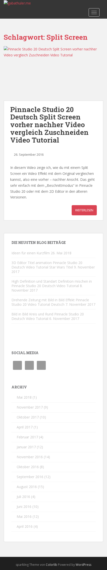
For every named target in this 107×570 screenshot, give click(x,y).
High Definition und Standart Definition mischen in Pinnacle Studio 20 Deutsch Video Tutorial (51, 283)
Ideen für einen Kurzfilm (30, 253)
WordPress (83, 565)
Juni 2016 (24, 506)
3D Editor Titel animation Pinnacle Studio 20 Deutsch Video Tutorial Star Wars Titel (46, 264)
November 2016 (30, 457)
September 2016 (30, 476)
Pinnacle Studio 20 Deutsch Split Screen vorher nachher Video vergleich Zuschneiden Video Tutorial (49, 125)
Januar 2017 (26, 447)
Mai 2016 (24, 516)
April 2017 (25, 427)
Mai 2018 (24, 397)
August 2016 (27, 486)
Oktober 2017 (28, 417)
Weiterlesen (84, 210)
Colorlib (51, 565)
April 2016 (25, 526)
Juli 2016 (23, 496)
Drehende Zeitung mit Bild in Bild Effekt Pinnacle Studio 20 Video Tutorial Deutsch (50, 302)
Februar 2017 (27, 437)
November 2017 (30, 407)
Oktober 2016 (28, 466)
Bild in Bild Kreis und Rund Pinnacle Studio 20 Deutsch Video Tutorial (47, 316)
